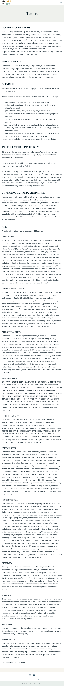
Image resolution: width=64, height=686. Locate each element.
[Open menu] (61, 2)
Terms (21, 679)
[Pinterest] (30, 675)
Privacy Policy (35, 679)
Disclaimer (27, 679)
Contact (42, 679)
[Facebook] (34, 675)
